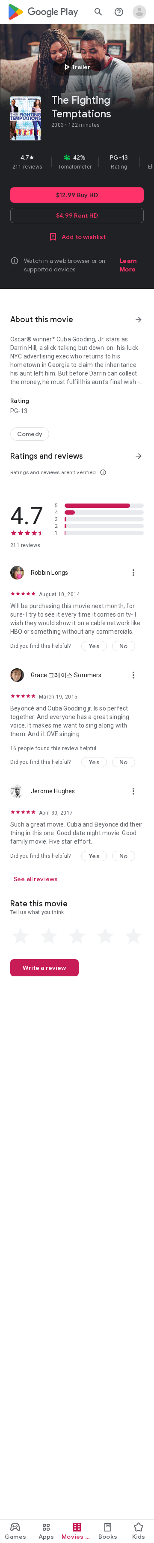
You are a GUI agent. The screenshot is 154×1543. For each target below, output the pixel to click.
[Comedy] (29, 434)
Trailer (76, 67)
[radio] (20, 936)
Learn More (128, 265)
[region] (77, 161)
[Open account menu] (139, 12)
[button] (94, 646)
